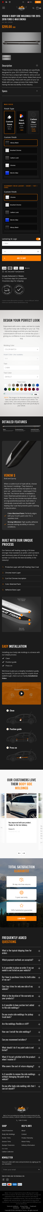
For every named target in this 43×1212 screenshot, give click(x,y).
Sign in (38, 2)
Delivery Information (28, 1145)
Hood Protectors (7, 1130)
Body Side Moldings (8, 1134)
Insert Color (13, 354)
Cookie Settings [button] (25, 1208)
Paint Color (21, 382)
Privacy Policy (24, 1206)
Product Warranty (27, 1138)
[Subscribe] (39, 1169)
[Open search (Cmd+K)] (33, 8)
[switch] (38, 239)
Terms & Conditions (12, 1206)
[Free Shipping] (6, 2)
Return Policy (26, 1141)
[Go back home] (21, 8)
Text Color (8, 373)
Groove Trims (6, 1141)
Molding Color (9, 345)
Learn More (22, 918)
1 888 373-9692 (22, 1120)
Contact (24, 1134)
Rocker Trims (6, 1138)
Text (5, 364)
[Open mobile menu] (3, 7)
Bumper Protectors (8, 1145)
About (23, 1130)
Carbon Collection (8, 1152)
